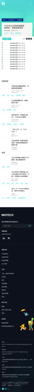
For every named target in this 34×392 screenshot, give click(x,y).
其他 (3, 297)
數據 (3, 306)
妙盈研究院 (11, 20)
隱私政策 (10, 385)
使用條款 (4, 385)
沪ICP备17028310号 (6, 383)
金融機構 (4, 283)
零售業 (4, 290)
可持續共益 (5, 254)
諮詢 (3, 313)
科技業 (4, 277)
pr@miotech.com (6, 234)
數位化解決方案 (6, 310)
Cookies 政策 (17, 385)
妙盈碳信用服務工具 (8, 326)
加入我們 (4, 264)
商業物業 (4, 287)
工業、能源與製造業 (8, 273)
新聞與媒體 (5, 260)
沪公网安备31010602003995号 (20, 383)
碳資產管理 (5, 323)
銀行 (3, 280)
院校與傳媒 (5, 293)
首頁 (4, 20)
